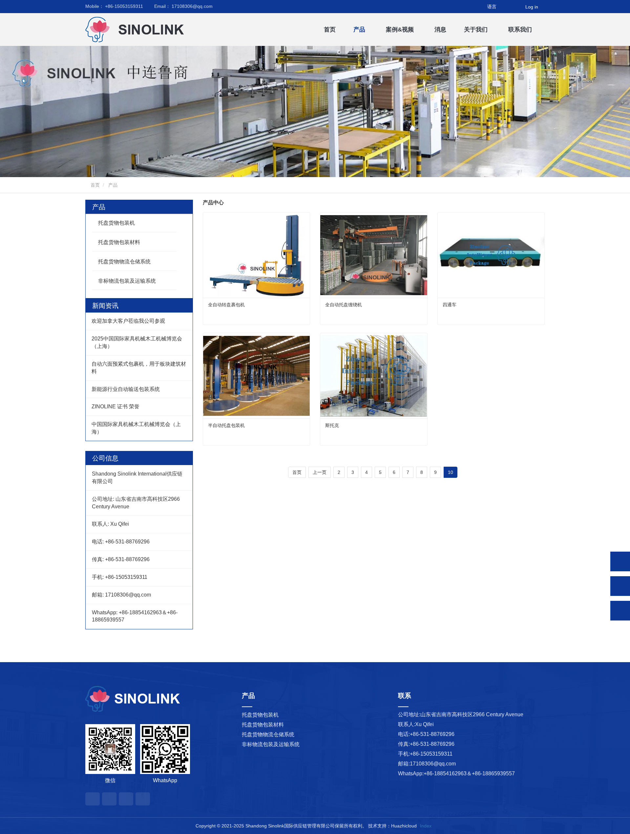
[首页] (118, 29)
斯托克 (332, 425)
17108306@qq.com (183, 6)
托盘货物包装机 (116, 223)
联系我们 (520, 29)
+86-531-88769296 (432, 734)
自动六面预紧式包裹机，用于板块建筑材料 (139, 367)
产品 (98, 207)
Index (425, 825)
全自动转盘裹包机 (226, 304)
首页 (330, 29)
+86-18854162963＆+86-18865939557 (469, 773)
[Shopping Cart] (516, 7)
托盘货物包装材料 (119, 242)
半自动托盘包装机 (226, 425)
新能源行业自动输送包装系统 (126, 389)
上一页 (319, 472)
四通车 (449, 304)
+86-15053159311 (114, 6)
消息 (440, 29)
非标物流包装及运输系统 (127, 281)
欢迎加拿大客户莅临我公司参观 (128, 321)
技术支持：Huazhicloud (392, 825)
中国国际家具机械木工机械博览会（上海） (136, 428)
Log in (531, 7)
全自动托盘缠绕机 (343, 304)
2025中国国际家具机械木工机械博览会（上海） (137, 342)
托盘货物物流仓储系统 (124, 261)
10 (450, 472)
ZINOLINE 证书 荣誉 (115, 406)
